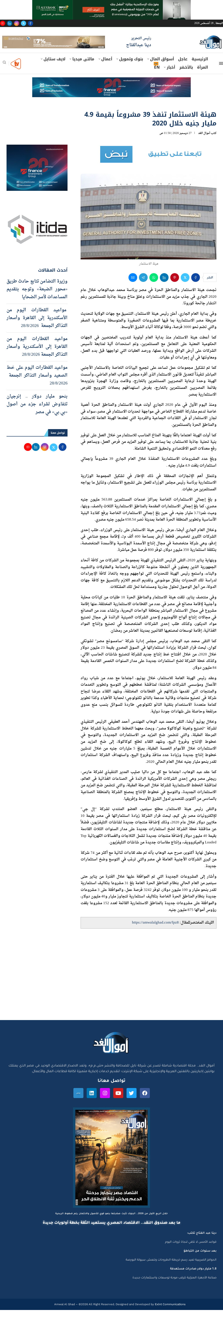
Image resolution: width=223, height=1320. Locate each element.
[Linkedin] (9, 23)
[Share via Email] (132, 287)
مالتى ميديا (83, 69)
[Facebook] (30, 23)
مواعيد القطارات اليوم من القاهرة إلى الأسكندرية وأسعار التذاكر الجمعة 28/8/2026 (37, 357)
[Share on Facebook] (195, 287)
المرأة (202, 77)
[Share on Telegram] (143, 287)
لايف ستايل (54, 69)
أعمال (106, 69)
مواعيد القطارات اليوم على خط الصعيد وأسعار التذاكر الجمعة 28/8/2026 (37, 386)
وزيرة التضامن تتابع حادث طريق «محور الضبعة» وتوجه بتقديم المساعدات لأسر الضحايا (37, 299)
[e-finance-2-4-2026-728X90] (111, 91)
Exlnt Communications (170, 1314)
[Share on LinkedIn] (164, 287)
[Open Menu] (221, 73)
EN (157, 77)
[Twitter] (23, 23)
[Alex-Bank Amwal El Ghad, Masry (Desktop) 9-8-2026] (111, 4)
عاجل (183, 69)
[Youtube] (2, 23)
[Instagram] (16, 23)
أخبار (171, 77)
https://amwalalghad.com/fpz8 (155, 932)
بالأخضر (186, 77)
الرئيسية (200, 69)
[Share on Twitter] (185, 287)
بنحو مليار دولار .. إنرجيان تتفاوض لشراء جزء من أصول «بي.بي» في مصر (37, 414)
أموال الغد (204, 143)
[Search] (4, 74)
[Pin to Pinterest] (174, 287)
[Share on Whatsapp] (153, 287)
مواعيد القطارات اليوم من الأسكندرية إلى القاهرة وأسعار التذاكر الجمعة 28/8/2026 (37, 328)
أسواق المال (162, 69)
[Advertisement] (111, 988)
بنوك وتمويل (131, 69)
